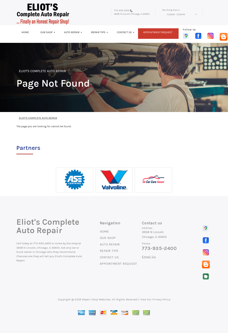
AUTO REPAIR (71, 32)
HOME (25, 32)
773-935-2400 (122, 10)
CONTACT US (124, 32)
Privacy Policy (161, 299)
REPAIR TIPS (98, 32)
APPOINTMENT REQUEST (157, 32)
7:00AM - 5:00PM (176, 14)
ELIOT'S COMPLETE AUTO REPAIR (42, 71)
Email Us (149, 256)
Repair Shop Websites (96, 299)
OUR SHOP (46, 32)
